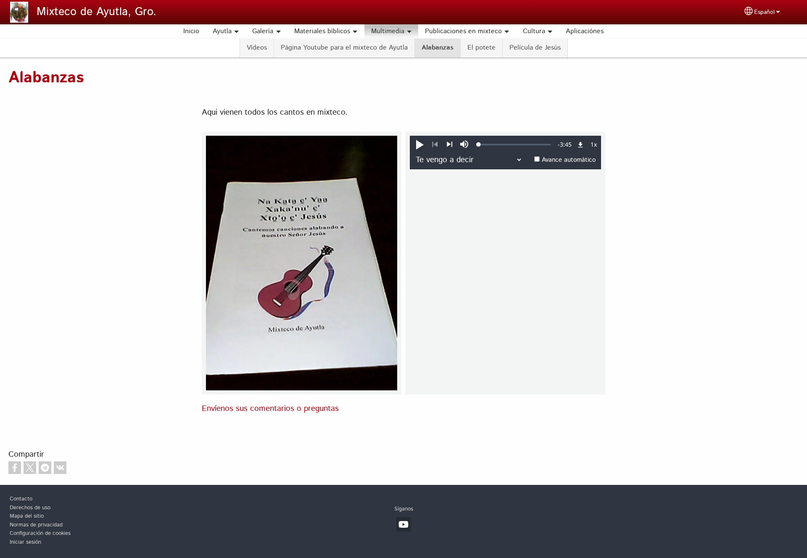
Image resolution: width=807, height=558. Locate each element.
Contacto (21, 499)
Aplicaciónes (585, 31)
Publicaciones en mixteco (463, 31)
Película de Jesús (535, 48)
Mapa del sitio (27, 516)
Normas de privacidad (36, 525)
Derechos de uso (30, 508)
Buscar (620, 31)
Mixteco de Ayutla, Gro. (96, 12)
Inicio (191, 31)
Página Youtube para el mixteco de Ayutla (344, 48)
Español (764, 12)
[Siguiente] (449, 144)
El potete (481, 48)
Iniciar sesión (25, 542)
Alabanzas (438, 48)
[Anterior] (434, 144)
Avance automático (569, 160)
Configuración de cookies (40, 533)
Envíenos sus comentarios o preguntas (270, 408)
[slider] (515, 144)
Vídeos (257, 48)
